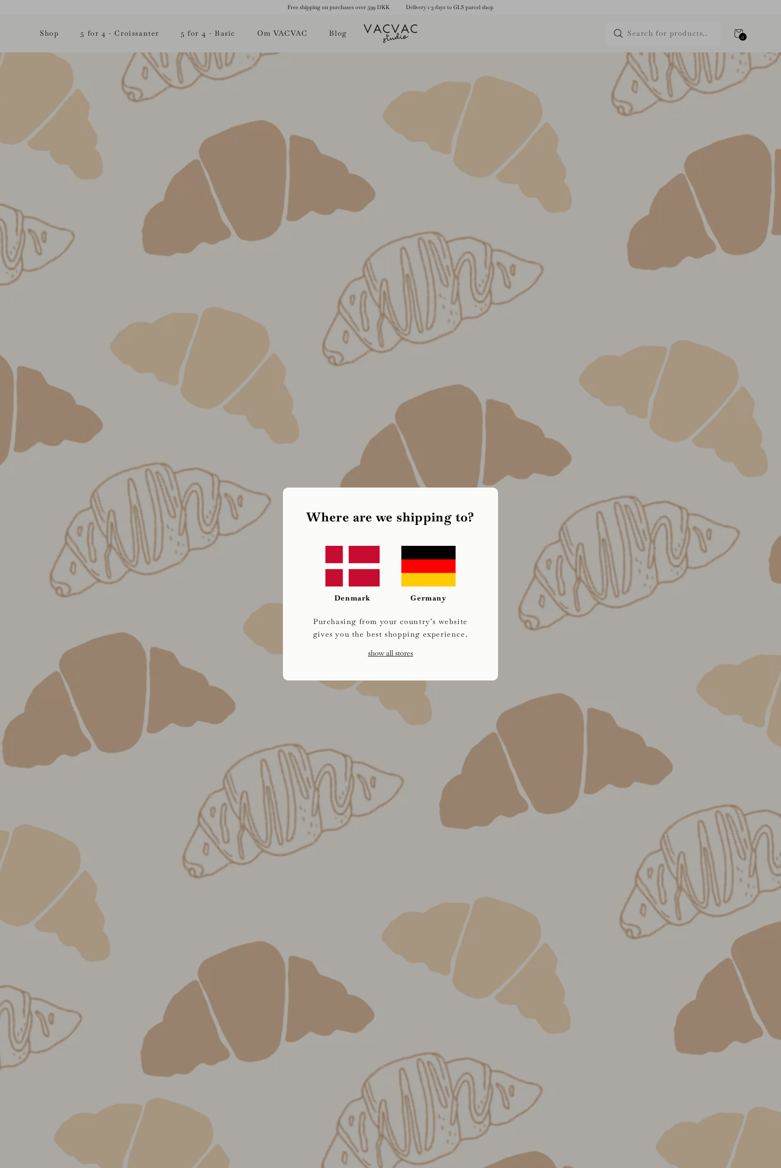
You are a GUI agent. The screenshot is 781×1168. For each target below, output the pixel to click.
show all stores (390, 653)
